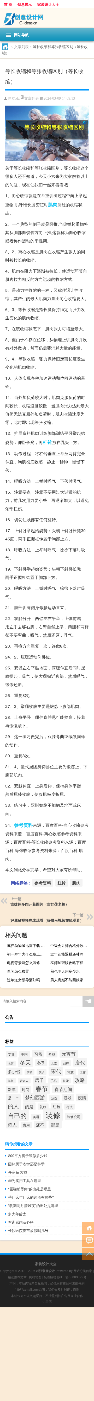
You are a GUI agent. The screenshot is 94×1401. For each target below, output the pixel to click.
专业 (11, 1054)
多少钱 (14, 1071)
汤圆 (54, 1098)
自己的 (17, 1115)
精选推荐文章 (17, 1277)
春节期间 (63, 1089)
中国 (24, 1054)
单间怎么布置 (18, 971)
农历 (11, 1063)
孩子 (41, 1072)
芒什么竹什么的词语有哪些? (31, 1197)
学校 (29, 1072)
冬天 (25, 1062)
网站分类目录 (82, 1270)
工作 (83, 1072)
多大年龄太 (17, 1213)
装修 (53, 1114)
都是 (55, 1124)
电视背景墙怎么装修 (23, 962)
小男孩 (47, 1301)
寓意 (70, 1072)
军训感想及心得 (21, 1222)
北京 (54, 1063)
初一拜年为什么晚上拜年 (27, 954)
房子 (39, 1079)
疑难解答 (50, 1277)
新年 (12, 1089)
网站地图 (35, 1277)
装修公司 (73, 1116)
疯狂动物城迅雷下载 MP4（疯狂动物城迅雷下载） (28, 945)
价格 (52, 1054)
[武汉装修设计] (47, 18)
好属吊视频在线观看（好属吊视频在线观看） (47, 920)
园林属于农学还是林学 (26, 1163)
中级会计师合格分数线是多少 (71, 945)
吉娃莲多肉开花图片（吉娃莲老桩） (39, 904)
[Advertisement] (47, 1354)
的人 (13, 1106)
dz (18, 98)
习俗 (38, 1054)
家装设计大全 (48, 4)
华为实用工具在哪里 (24, 1180)
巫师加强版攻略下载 (66, 962)
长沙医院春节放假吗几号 (28, 1230)
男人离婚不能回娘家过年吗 (71, 979)
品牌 (66, 1063)
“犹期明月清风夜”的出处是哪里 (33, 1205)
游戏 (68, 1097)
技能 (66, 1081)
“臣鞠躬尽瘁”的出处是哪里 (29, 1188)
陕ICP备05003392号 (71, 1277)
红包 (56, 1106)
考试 (69, 1107)
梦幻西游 (35, 1097)
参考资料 (23, 825)
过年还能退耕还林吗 (66, 954)
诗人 (12, 1124)
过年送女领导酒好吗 (23, 979)
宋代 (56, 1071)
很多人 (24, 1081)
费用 (26, 1124)
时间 (25, 1089)
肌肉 (52, 204)
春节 (42, 1088)
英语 (36, 1116)
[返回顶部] (88, 1254)
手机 (53, 1081)
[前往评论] (88, 1241)
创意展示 (24, 4)
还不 (40, 1125)
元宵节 (69, 1053)
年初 (11, 1081)
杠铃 (47, 442)
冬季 (41, 1063)
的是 (29, 1106)
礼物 (43, 1106)
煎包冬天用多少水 (65, 971)
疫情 (82, 1097)
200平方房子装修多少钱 (27, 1155)
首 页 (8, 4)
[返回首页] (88, 1228)
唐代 (80, 1062)
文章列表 (21, 46)
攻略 (80, 1079)
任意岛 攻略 (17, 1172)
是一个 (13, 1097)
